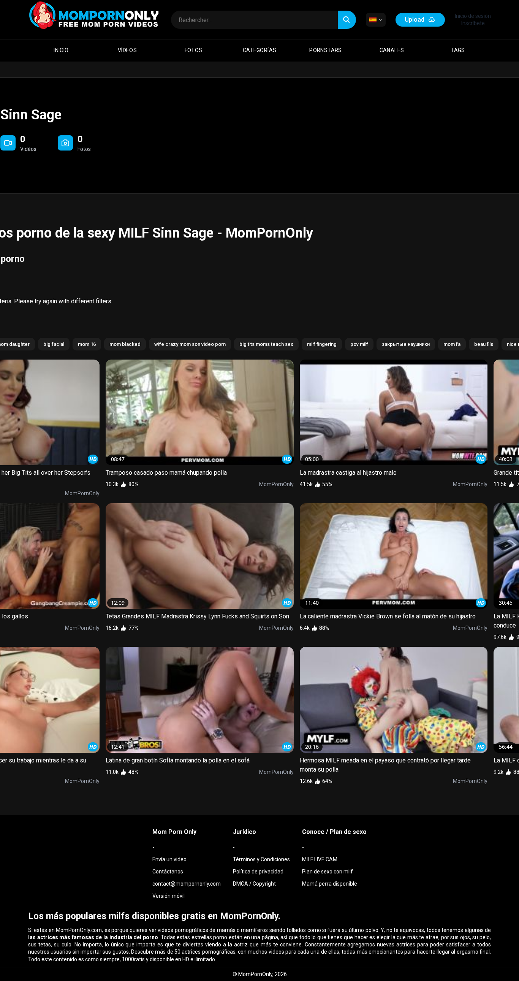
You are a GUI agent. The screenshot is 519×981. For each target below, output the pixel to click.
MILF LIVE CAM (319, 859)
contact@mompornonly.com (186, 884)
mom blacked (125, 344)
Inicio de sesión (473, 16)
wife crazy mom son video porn (190, 344)
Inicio (61, 50)
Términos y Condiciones (261, 859)
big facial (53, 344)
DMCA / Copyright (254, 884)
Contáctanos (167, 871)
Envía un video (169, 859)
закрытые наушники (406, 344)
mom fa (451, 344)
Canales (392, 50)
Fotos (194, 50)
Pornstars (325, 50)
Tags (458, 50)
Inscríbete (473, 23)
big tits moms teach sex (266, 344)
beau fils (483, 344)
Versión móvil (168, 896)
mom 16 (87, 344)
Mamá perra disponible (329, 884)
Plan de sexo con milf (327, 871)
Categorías (260, 50)
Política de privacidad (258, 871)
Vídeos (127, 50)
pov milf (359, 344)
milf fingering (322, 344)
